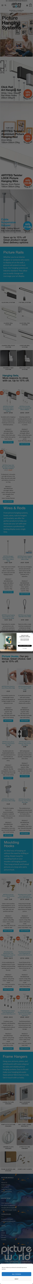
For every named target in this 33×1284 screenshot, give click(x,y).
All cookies (16, 1274)
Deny (16, 1279)
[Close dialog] (32, 633)
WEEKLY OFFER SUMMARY (24, 645)
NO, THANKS (25, 648)
